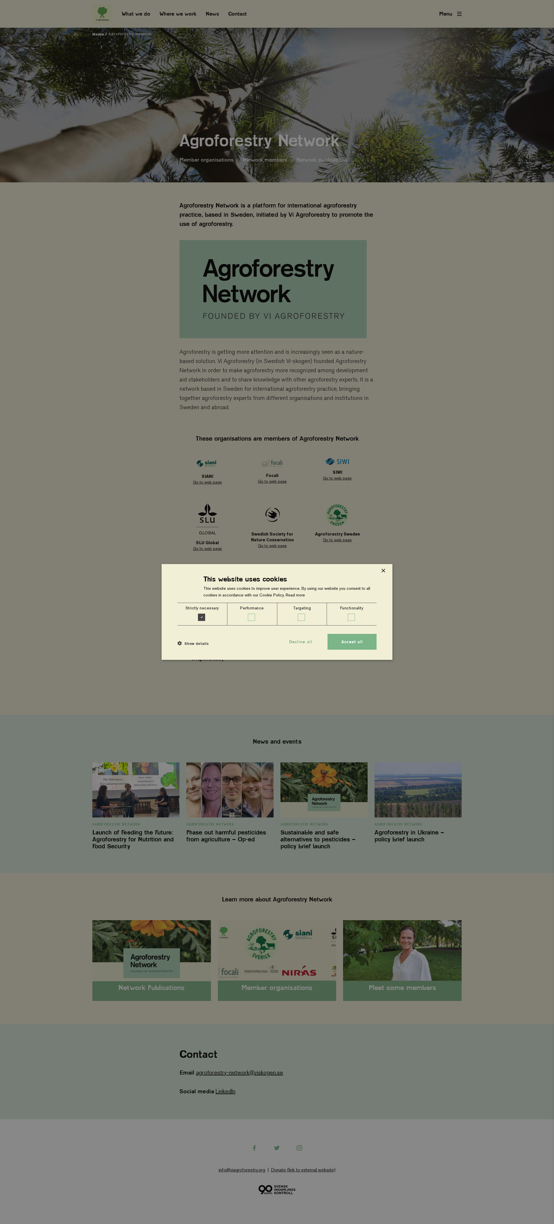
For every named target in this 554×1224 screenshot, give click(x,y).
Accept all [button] (352, 641)
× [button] (383, 571)
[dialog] (277, 612)
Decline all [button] (300, 641)
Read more (295, 595)
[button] (193, 643)
